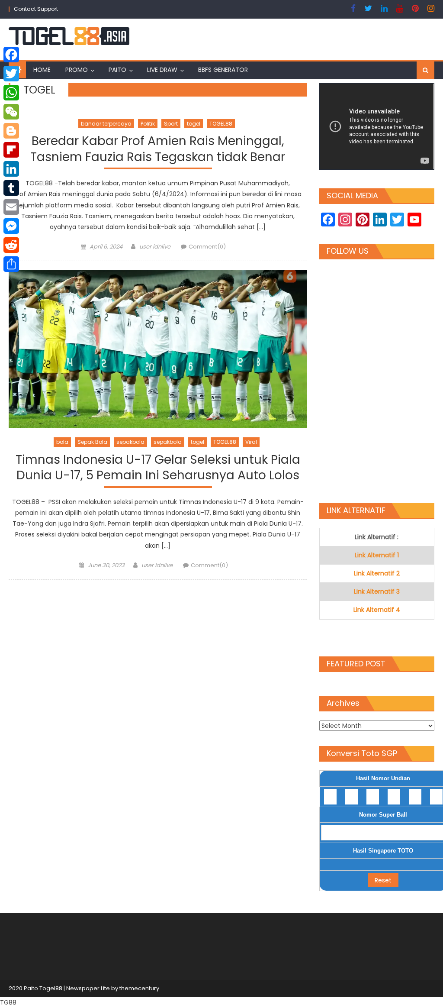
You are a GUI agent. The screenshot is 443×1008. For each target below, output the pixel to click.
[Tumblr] (11, 187)
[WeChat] (11, 111)
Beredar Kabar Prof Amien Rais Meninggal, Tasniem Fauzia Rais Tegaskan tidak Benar (157, 149)
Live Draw (162, 69)
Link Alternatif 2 (377, 573)
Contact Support (36, 9)
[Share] (11, 264)
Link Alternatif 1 (377, 555)
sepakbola (130, 442)
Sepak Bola (92, 442)
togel (193, 123)
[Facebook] (11, 54)
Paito (117, 69)
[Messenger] (11, 226)
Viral (251, 442)
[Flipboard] (11, 149)
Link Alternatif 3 (377, 591)
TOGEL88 (220, 123)
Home (42, 69)
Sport (171, 123)
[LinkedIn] (11, 168)
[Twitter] (11, 73)
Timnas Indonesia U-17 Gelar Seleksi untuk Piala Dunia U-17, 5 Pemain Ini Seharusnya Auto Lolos (158, 468)
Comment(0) (207, 246)
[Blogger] (11, 130)
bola (62, 442)
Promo (76, 69)
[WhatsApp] (11, 92)
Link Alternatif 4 (376, 609)
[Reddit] (11, 245)
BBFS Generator (223, 69)
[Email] (11, 206)
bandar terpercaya (106, 123)
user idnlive (154, 246)
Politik (148, 123)
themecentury (139, 988)
